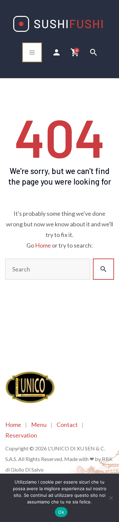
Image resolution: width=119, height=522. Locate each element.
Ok (61, 512)
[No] (110, 497)
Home (43, 245)
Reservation (21, 435)
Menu (39, 424)
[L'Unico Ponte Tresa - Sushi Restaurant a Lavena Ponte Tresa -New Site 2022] (58, 24)
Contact (67, 424)
